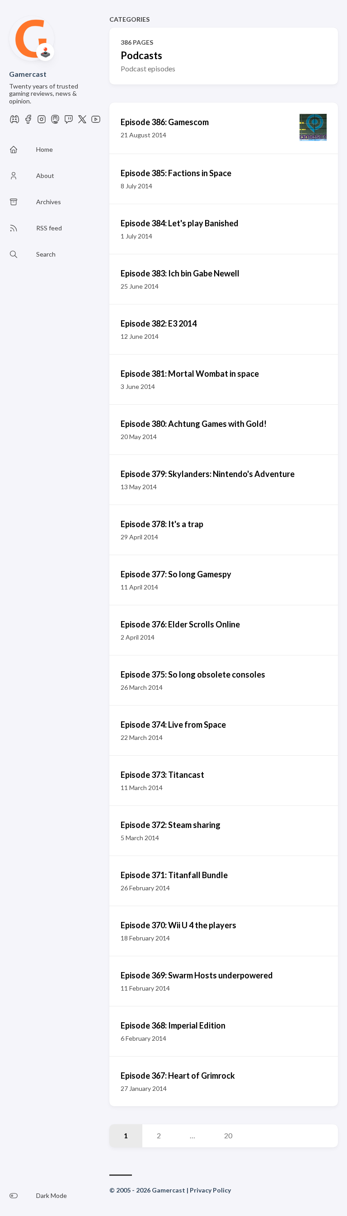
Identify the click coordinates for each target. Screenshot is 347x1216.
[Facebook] (28, 121)
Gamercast (28, 74)
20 (228, 1135)
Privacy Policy (210, 1190)
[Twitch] (68, 121)
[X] (82, 121)
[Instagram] (41, 121)
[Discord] (14, 121)
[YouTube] (95, 121)
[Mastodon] (55, 121)
